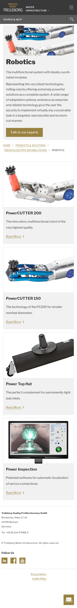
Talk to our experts (24, 132)
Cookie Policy (39, 578)
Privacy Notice (38, 574)
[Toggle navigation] (70, 7)
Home (6, 145)
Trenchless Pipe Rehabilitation (25, 150)
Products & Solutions (31, 145)
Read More (13, 236)
